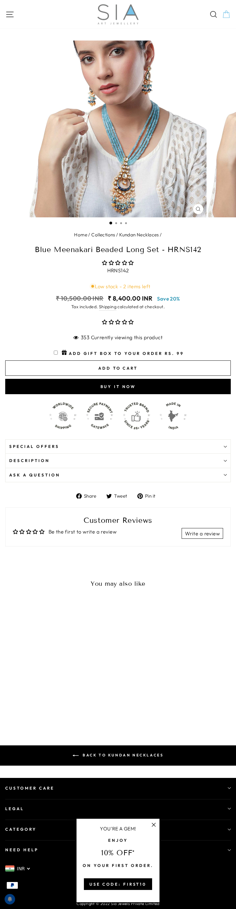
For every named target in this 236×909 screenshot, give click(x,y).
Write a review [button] (202, 533)
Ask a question (34, 474)
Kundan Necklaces (139, 235)
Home (80, 235)
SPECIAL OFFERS (34, 446)
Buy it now (118, 386)
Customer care (29, 788)
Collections (103, 235)
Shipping (107, 306)
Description (29, 460)
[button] (118, 262)
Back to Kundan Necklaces (122, 755)
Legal (14, 808)
